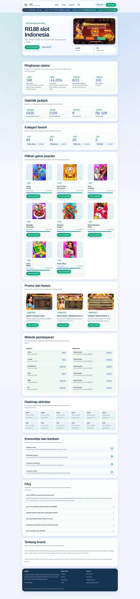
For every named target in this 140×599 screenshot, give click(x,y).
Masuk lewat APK (33, 196)
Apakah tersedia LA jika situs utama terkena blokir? (42, 512)
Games (57, 5)
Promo (64, 5)
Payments (71, 5)
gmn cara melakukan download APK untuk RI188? (41, 506)
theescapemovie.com (92, 582)
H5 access (100, 4)
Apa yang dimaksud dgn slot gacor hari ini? (39, 518)
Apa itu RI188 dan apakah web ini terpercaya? (40, 495)
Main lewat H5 (47, 47)
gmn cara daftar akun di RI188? (35, 531)
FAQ (78, 5)
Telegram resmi (90, 579)
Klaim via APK (32, 325)
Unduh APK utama (32, 47)
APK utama (111, 4)
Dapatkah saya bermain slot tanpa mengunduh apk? (42, 525)
